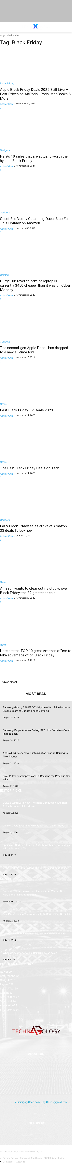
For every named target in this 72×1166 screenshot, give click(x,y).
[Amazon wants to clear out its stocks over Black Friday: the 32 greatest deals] (36, 566)
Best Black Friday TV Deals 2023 (26, 410)
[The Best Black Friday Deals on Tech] (36, 446)
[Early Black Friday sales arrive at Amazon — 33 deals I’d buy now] (36, 504)
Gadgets (5, 150)
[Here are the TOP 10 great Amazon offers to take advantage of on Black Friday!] (36, 628)
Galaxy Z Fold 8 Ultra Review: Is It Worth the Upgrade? (34, 825)
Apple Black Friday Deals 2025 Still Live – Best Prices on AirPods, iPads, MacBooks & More (35, 93)
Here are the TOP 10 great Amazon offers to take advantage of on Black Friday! (35, 653)
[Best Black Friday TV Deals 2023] (36, 388)
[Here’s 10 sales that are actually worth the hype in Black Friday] (36, 134)
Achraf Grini (6, 103)
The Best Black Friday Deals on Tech (29, 468)
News (3, 403)
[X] (40, 1132)
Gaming (4, 274)
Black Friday (7, 83)
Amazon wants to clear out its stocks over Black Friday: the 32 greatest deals (34, 590)
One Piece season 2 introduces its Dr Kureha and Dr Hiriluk (36, 914)
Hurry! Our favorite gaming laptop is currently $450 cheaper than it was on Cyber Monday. (35, 285)
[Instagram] (31, 1132)
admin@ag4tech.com (27, 1101)
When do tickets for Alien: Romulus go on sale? (30, 952)
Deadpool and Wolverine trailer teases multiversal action (35, 933)
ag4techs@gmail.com (55, 1101)
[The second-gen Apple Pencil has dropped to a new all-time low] (36, 325)
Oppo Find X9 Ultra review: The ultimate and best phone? (36, 867)
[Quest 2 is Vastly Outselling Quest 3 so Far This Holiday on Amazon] (36, 196)
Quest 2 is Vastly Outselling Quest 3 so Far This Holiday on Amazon (34, 221)
